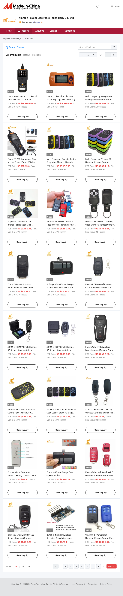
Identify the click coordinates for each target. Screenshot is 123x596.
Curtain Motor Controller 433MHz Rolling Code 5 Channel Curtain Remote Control (22, 475)
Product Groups (16, 47)
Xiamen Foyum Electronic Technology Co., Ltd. (47, 17)
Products (25, 30)
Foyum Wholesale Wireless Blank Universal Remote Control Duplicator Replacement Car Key (100, 350)
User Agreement (78, 584)
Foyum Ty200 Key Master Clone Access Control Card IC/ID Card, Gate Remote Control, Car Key (22, 162)
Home (9, 30)
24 (16, 566)
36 (22, 566)
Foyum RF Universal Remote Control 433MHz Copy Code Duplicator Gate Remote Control (100, 287)
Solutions (54, 30)
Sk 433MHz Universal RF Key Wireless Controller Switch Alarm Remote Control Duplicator (100, 412)
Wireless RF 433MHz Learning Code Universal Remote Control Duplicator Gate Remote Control (100, 224)
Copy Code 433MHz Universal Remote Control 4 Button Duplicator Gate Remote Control (22, 538)
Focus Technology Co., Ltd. (42, 584)
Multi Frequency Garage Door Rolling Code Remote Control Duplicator (98, 99)
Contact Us (69, 30)
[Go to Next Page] (114, 55)
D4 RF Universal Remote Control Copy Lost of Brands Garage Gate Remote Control (61, 412)
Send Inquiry (22, 116)
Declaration (92, 584)
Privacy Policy (106, 584)
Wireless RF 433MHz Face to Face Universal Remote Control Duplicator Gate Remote (60, 224)
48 (29, 566)
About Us (39, 30)
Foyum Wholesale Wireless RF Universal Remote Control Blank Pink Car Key (100, 475)
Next (110, 566)
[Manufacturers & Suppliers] (22, 5)
